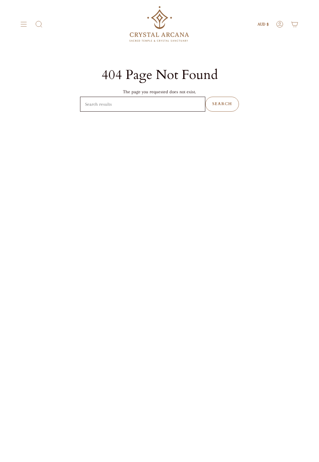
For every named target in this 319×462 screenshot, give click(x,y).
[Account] (279, 24)
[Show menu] (23, 24)
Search (222, 104)
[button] (39, 24)
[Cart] (294, 24)
